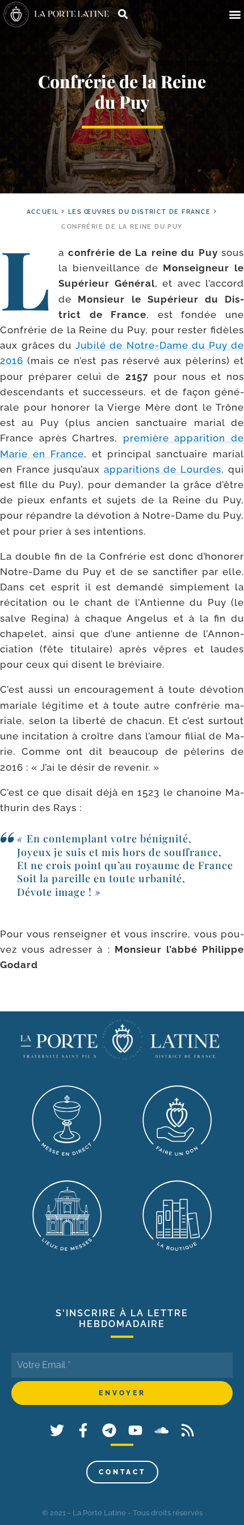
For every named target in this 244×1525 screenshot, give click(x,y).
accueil (43, 212)
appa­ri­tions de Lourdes (163, 469)
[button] (234, 14)
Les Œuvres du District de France (139, 212)
